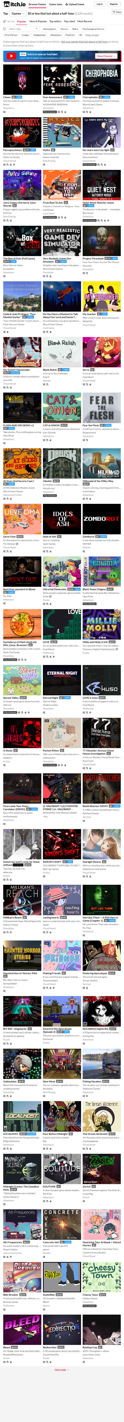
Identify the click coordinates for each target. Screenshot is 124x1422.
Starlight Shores (92, 861)
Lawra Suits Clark (91, 1354)
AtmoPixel (8, 435)
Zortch (87, 1186)
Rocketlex (48, 1088)
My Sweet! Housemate (16, 369)
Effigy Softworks (11, 1141)
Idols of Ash (49, 536)
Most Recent (84, 21)
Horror (64, 29)
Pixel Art (70, 35)
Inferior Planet (10, 924)
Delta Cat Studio (11, 157)
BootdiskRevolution (13, 1354)
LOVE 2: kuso (90, 697)
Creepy (25, 35)
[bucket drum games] (13, 1036)
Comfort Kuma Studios (94, 1252)
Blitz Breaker (10, 1294)
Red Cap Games (51, 869)
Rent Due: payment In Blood (19, 589)
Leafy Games (49, 543)
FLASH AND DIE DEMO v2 (18, 425)
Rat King (47, 1193)
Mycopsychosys (12, 149)
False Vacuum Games (13, 324)
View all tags (92, 35)
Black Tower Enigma (94, 589)
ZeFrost (7, 705)
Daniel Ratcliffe (51, 1354)
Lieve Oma (9, 536)
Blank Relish (50, 369)
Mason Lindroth (51, 157)
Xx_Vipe (7, 596)
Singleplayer (39, 35)
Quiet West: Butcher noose (98, 202)
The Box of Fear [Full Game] (19, 258)
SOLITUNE (49, 1186)
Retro (75, 29)
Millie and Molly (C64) (95, 641)
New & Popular (38, 21)
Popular (21, 21)
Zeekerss (7, 757)
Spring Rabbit (10, 983)
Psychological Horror (93, 29)
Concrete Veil (51, 1242)
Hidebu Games (90, 1298)
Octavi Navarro (11, 1196)
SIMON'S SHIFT (52, 861)
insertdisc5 (88, 377)
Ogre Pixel (88, 596)
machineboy (89, 491)
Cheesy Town (90, 1294)
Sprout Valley (11, 697)
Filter (118, 12)
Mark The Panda (11, 652)
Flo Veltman (9, 543)
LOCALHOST (10, 1133)
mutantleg (88, 1193)
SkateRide (49, 1294)
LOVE (46, 641)
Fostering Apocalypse (95, 973)
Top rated (69, 21)
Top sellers (55, 21)
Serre (86, 369)
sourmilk (7, 380)
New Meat (49, 1081)
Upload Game (76, 4)
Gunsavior (48, 1039)
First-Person (11, 35)
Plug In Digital (10, 1249)
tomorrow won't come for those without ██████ (21, 863)
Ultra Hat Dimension (54, 589)
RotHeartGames (91, 813)
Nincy (6, 104)
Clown (7, 97)
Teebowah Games (91, 1088)
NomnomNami (90, 157)
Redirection (50, 1347)
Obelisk (47, 480)
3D (80, 35)
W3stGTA (87, 321)
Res (44, 1141)
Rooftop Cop (90, 1347)
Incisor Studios (90, 980)
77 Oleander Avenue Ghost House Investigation (98, 752)
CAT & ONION (51, 425)
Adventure (55, 35)
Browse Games (37, 4)
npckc (46, 924)
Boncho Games (10, 1302)
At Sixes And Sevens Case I (18, 480)
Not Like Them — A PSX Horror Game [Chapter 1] (100, 919)
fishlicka (7, 213)
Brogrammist (89, 432)
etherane (7, 872)
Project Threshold (93, 258)
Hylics (46, 149)
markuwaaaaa (10, 816)
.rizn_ (45, 816)
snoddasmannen (11, 1088)
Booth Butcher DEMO (95, 806)
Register (114, 4)
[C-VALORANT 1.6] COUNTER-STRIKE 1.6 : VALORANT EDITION (60, 809)
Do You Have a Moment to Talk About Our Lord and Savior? (60, 315)
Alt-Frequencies (12, 1242)
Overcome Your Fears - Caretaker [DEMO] (16, 807)
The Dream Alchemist (95, 1133)
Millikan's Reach (12, 917)
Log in (100, 4)
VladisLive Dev (50, 705)
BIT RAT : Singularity (15, 1028)
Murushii (87, 265)
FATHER (87, 543)
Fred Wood (48, 649)
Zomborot (88, 536)
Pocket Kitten (51, 750)
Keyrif (46, 377)
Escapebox (8, 268)
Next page (60, 1369)
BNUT (46, 1302)
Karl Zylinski (49, 432)
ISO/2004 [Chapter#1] (95, 1028)
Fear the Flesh (91, 425)
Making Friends (52, 973)
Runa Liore (88, 760)
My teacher (89, 313)
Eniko (46, 596)
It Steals (7, 750)
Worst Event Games (92, 104)
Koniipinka (88, 1036)
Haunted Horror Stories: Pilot (20, 973)
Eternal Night (50, 697)
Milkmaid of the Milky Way (98, 480)
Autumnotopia (50, 980)
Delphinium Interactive (94, 869)
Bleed (6, 1347)
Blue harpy (88, 213)
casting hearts (51, 917)
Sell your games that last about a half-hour (84, 41)
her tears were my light (96, 149)
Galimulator (10, 1081)
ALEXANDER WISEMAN (55, 104)
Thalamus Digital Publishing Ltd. (99, 649)
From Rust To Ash (53, 202)
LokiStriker (48, 209)
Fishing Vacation (92, 1081)
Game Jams (55, 4)
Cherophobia (90, 97)
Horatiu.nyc (49, 488)
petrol (46, 1249)
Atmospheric (49, 29)
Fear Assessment (52, 97)
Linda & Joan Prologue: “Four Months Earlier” (19, 315)
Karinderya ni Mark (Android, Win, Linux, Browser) (20, 643)
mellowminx (49, 757)
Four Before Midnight (55, 1133)
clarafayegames (90, 1141)
